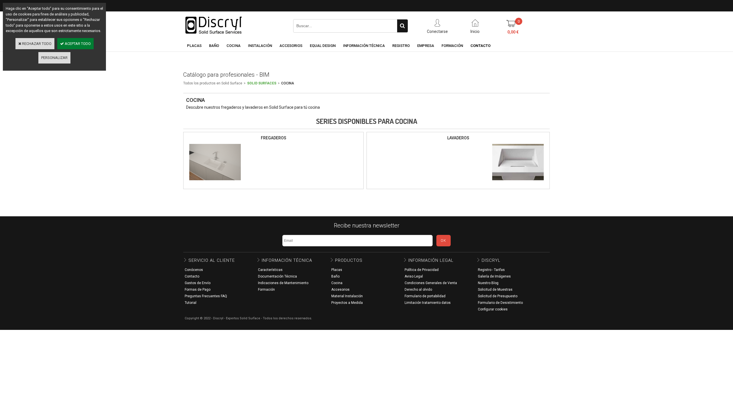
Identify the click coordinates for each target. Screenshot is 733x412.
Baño (335, 276)
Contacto (192, 276)
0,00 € (513, 32)
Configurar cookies (493, 309)
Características (270, 270)
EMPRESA (425, 45)
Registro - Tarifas (491, 270)
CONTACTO (480, 45)
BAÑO (214, 45)
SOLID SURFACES (261, 83)
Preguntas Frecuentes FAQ (206, 296)
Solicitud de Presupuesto (497, 296)
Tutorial (190, 303)
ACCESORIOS (290, 45)
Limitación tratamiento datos (428, 303)
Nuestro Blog (488, 283)
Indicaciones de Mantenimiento (283, 283)
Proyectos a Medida (347, 303)
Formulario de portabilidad (425, 296)
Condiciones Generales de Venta (431, 283)
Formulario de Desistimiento (500, 303)
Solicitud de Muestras (495, 290)
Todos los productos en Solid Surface (212, 83)
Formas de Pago (197, 290)
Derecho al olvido (418, 290)
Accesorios (340, 290)
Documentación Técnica (277, 276)
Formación (266, 290)
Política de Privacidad (422, 270)
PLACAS (194, 45)
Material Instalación (347, 296)
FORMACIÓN (452, 45)
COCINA (233, 45)
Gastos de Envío (197, 283)
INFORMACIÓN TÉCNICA (364, 45)
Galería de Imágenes (494, 276)
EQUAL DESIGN (323, 45)
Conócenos (194, 270)
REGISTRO (401, 45)
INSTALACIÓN (260, 45)
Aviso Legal (414, 276)
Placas (336, 270)
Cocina (336, 283)
